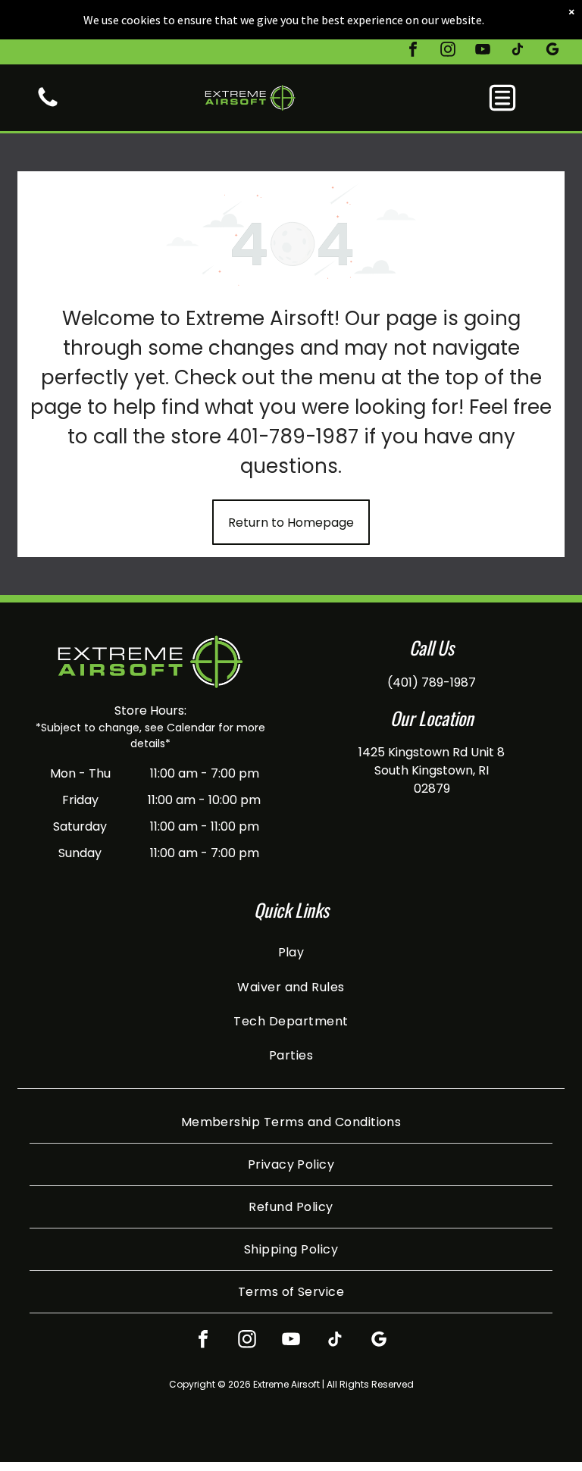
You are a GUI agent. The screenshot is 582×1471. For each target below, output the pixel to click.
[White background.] (48, 105)
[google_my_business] (552, 51)
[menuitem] (291, 952)
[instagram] (447, 51)
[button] (502, 98)
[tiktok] (517, 51)
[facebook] (413, 51)
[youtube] (482, 51)
